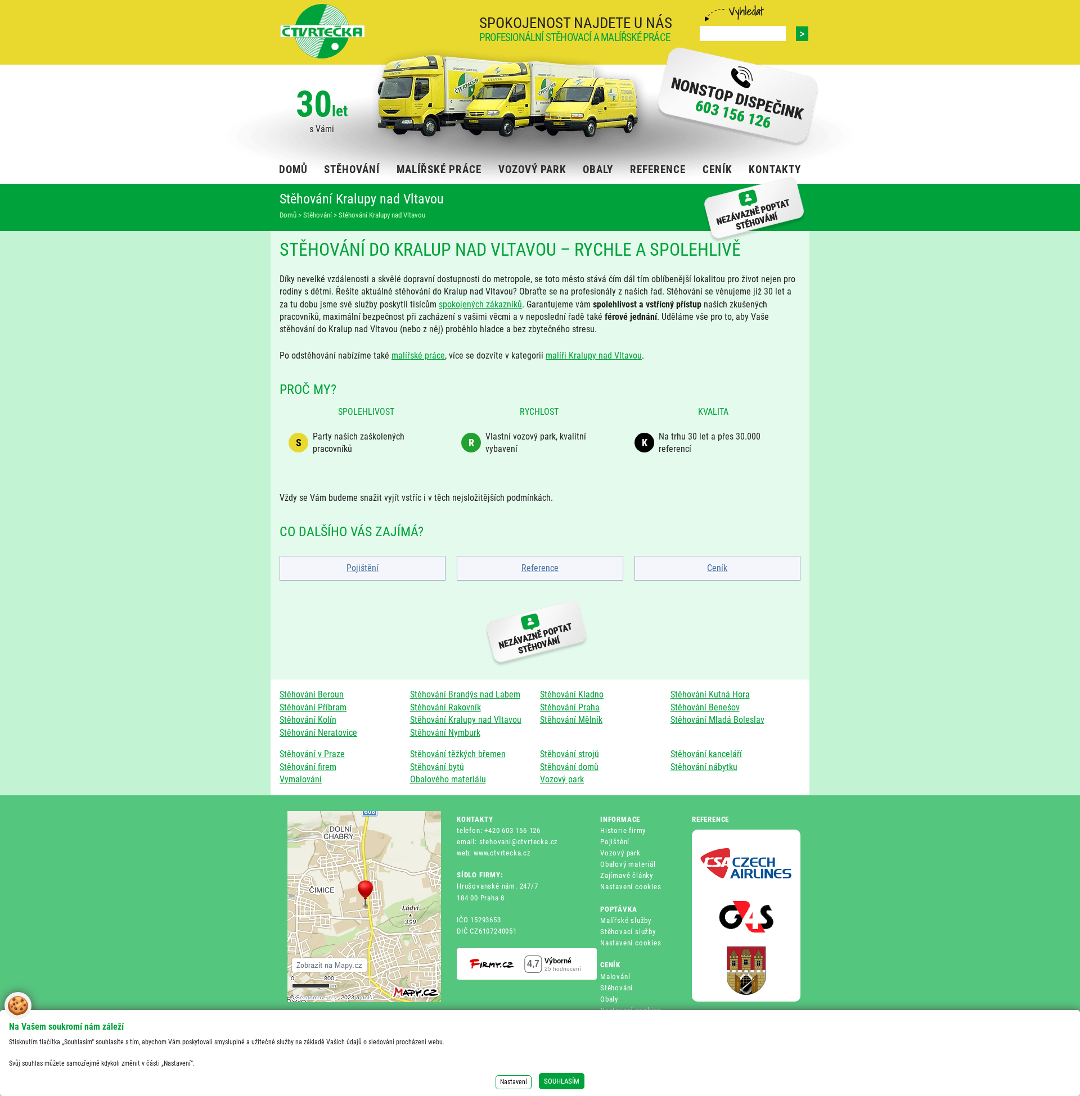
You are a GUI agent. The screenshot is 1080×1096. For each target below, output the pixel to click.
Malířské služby (625, 920)
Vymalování (301, 779)
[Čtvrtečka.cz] (322, 31)
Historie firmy (623, 830)
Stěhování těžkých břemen (458, 754)
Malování (615, 976)
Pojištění (362, 568)
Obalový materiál (628, 864)
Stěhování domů (569, 767)
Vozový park (562, 779)
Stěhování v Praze (312, 754)
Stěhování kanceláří (706, 754)
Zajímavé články (626, 875)
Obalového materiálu (448, 779)
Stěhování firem (308, 767)
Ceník (717, 568)
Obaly (609, 999)
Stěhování (616, 988)
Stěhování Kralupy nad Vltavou (465, 719)
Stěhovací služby (628, 931)
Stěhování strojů (569, 754)
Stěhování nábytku (703, 767)
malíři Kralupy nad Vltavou (594, 355)
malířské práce (418, 355)
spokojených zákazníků (480, 304)
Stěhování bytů (437, 767)
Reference (540, 568)
